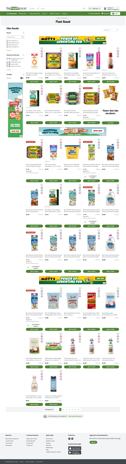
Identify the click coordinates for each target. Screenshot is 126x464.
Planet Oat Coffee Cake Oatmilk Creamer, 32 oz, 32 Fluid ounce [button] (109, 74)
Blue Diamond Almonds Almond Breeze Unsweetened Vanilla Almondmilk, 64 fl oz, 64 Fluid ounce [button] (91, 256)
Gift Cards (48, 445)
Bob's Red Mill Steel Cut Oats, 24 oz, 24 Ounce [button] (72, 314)
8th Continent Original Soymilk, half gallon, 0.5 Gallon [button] (34, 74)
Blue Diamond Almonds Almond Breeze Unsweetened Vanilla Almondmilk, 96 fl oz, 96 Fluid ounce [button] (110, 256)
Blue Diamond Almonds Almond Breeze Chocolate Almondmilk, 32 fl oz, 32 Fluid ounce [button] (110, 165)
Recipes (64, 13)
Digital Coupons (55, 13)
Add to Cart (34, 81)
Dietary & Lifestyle (62, 18)
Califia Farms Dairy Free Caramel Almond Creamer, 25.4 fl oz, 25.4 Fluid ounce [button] (72, 359)
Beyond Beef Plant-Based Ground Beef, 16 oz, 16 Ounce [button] (53, 74)
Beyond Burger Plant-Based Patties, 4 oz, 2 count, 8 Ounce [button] (53, 111)
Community (9, 445)
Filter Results (13, 28)
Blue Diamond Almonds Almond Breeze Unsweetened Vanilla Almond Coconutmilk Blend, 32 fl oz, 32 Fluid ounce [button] (53, 256)
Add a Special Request (75, 416)
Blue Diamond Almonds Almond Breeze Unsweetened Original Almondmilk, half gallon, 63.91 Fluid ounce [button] (34, 256)
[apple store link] (74, 450)
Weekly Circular (50, 441)
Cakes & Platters (35, 13)
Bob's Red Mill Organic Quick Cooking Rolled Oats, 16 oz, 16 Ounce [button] (53, 314)
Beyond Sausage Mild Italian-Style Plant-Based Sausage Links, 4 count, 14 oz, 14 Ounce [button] (34, 165)
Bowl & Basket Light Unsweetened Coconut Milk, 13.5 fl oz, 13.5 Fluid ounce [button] (109, 314)
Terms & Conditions (29, 461)
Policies (21, 461)
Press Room (9, 443)
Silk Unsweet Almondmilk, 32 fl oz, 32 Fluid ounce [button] (91, 74)
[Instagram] (72, 439)
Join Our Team (9, 441)
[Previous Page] (56, 409)
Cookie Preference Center (53, 452)
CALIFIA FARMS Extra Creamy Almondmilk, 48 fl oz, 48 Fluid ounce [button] (34, 397)
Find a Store (49, 439)
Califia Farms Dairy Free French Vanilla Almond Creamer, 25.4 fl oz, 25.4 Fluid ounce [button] (91, 359)
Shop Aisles (13, 13)
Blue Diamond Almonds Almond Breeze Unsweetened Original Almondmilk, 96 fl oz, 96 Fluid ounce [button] (110, 211)
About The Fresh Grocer (12, 439)
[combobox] (34, 8)
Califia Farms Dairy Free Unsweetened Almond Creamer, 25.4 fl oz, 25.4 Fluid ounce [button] (110, 359)
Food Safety (29, 443)
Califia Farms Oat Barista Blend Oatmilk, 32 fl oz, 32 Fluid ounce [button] (53, 397)
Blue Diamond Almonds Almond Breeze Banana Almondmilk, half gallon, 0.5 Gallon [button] (91, 165)
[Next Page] (79, 409)
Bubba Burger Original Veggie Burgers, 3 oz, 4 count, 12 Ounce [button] (53, 359)
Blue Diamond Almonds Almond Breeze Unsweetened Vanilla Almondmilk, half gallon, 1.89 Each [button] (34, 314)
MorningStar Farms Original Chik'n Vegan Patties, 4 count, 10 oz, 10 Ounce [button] (53, 211)
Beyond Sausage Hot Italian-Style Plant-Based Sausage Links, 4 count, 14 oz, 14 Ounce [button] (91, 111)
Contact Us (29, 445)
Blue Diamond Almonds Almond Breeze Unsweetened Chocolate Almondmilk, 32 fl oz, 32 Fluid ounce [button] (34, 211)
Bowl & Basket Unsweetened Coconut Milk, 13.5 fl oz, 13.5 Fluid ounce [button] (34, 359)
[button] (116, 13)
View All (9, 50)
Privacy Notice (39, 461)
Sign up (93, 442)
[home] (17, 8)
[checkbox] (7, 78)
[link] (94, 13)
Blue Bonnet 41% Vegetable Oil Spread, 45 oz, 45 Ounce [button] (71, 165)
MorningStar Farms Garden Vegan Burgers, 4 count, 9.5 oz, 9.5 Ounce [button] (34, 111)
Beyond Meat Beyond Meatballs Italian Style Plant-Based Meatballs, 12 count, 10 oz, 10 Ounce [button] (72, 111)
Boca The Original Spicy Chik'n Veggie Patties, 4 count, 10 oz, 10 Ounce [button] (91, 314)
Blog (47, 450)
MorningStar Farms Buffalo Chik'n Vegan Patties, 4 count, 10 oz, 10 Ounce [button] (72, 74)
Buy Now (110, 123)
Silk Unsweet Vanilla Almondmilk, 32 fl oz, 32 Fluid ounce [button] (53, 165)
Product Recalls (30, 441)
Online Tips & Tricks (31, 439)
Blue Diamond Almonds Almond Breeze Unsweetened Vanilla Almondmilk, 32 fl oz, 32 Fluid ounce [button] (72, 256)
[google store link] (74, 454)
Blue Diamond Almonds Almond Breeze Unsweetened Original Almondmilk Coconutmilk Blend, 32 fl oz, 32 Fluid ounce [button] (72, 211)
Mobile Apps (49, 447)
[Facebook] (69, 439)
